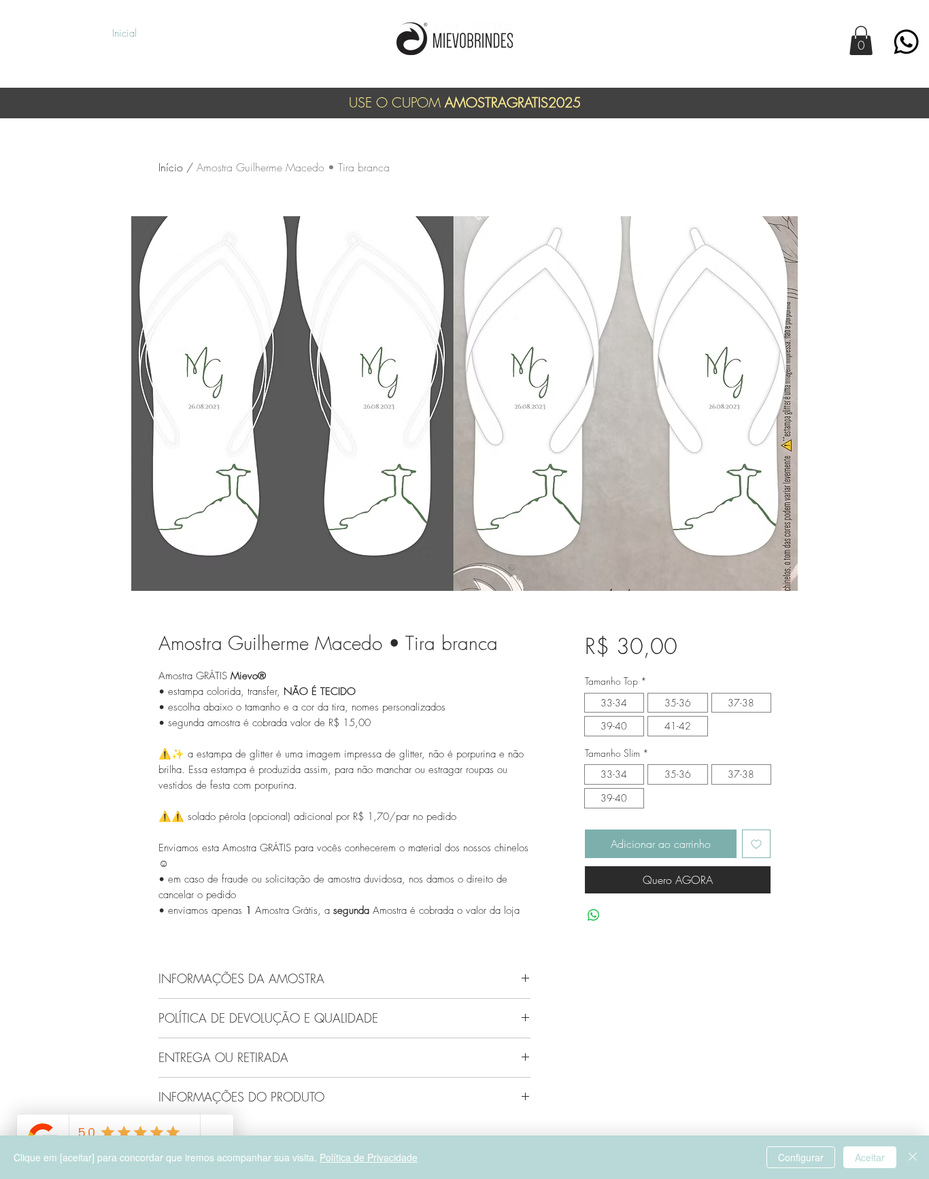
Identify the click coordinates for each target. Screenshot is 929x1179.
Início (170, 167)
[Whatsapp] (906, 42)
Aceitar (870, 1157)
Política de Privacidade (369, 1157)
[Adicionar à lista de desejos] (756, 844)
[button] (861, 40)
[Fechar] (913, 1157)
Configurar (801, 1157)
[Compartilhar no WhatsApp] (594, 915)
